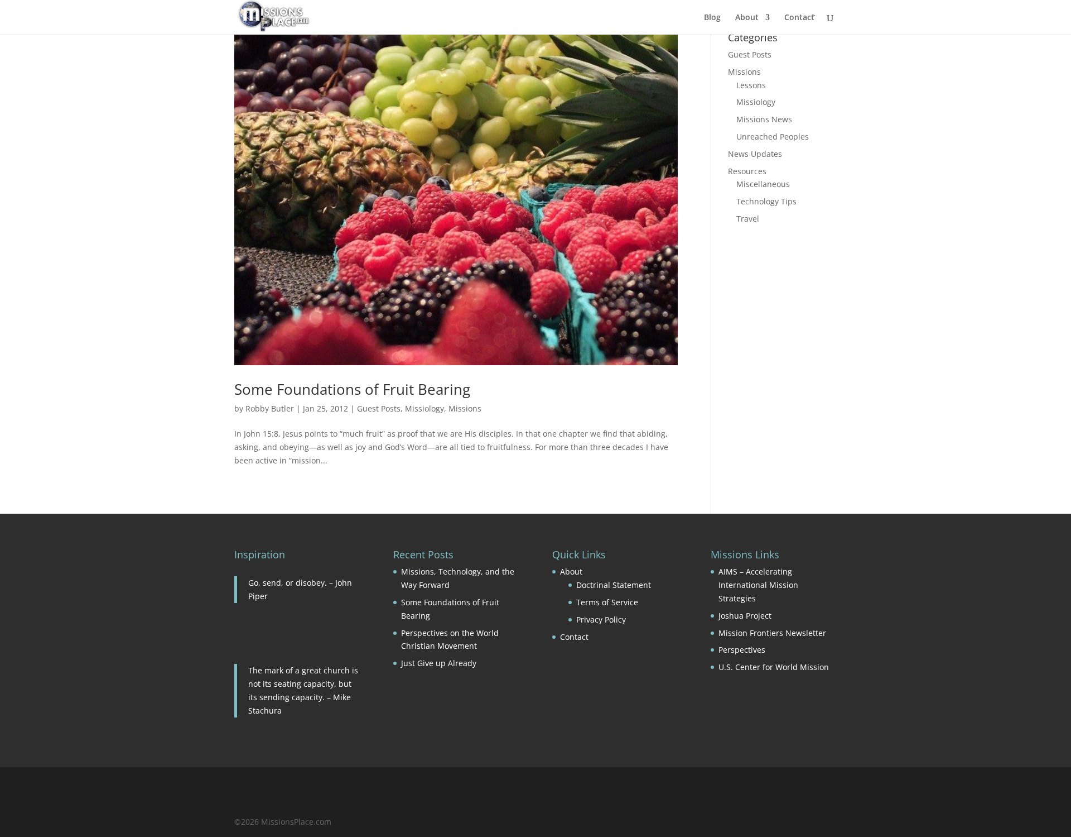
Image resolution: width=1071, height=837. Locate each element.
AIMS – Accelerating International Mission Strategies (758, 585)
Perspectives (741, 649)
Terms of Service (607, 602)
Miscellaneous (763, 184)
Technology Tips (766, 201)
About (747, 17)
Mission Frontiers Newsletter (772, 633)
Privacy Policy (601, 619)
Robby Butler (269, 408)
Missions (464, 408)
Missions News (764, 119)
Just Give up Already (438, 663)
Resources (747, 171)
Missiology (424, 408)
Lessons (751, 85)
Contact (799, 17)
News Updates (755, 154)
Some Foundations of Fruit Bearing (352, 389)
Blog (712, 17)
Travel (747, 218)
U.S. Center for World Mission (773, 667)
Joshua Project (744, 615)
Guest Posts (379, 408)
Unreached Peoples (772, 136)
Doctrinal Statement (613, 585)
